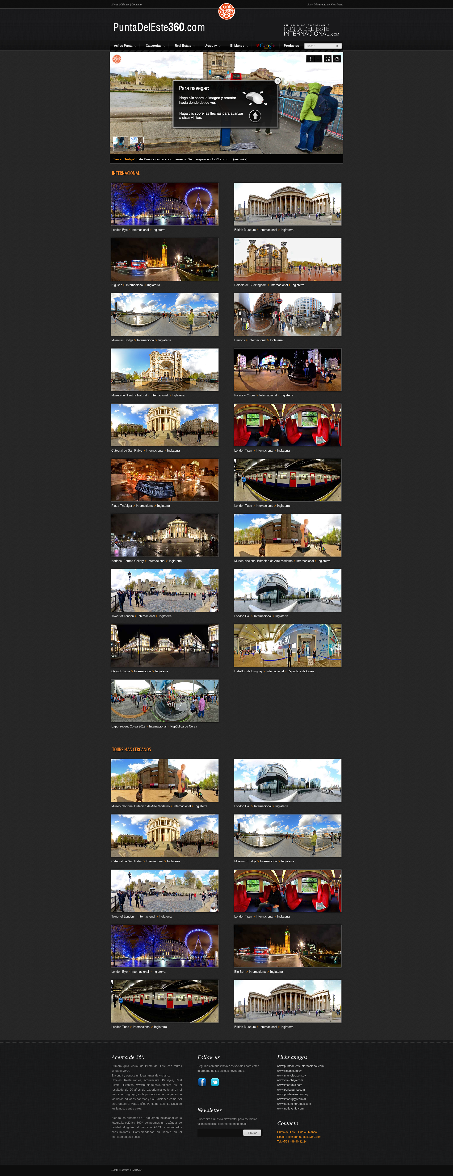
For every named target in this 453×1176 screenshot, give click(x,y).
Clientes (124, 4)
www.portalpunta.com (291, 1089)
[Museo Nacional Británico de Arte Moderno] (287, 555)
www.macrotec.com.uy (291, 1075)
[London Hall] (287, 610)
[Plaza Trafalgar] (164, 500)
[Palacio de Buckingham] (287, 279)
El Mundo (238, 45)
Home (114, 4)
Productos (292, 45)
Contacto (136, 4)
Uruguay (212, 45)
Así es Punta (124, 45)
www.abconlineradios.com (294, 1103)
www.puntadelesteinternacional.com (300, 1066)
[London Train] (287, 445)
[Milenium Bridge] (164, 334)
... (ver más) (238, 159)
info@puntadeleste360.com (303, 1137)
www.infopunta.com (289, 1085)
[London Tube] (287, 500)
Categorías (154, 45)
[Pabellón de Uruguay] (287, 666)
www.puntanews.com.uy (292, 1094)
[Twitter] (214, 1086)
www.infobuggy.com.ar (291, 1099)
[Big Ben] (164, 279)
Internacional (140, 230)
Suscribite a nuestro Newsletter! (325, 4)
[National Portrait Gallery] (164, 555)
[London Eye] (164, 224)
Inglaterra (159, 230)
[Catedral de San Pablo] (164, 445)
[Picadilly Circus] (287, 390)
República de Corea (301, 671)
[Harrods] (287, 334)
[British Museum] (287, 224)
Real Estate (184, 45)
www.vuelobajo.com (290, 1080)
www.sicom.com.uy (289, 1070)
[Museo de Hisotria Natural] (164, 390)
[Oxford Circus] (164, 666)
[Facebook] (202, 1086)
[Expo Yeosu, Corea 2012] (164, 721)
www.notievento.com (290, 1108)
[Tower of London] (164, 610)
